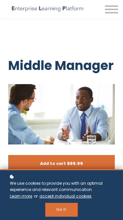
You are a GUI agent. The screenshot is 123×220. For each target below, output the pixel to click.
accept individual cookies (65, 196)
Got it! (61, 209)
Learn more (21, 196)
